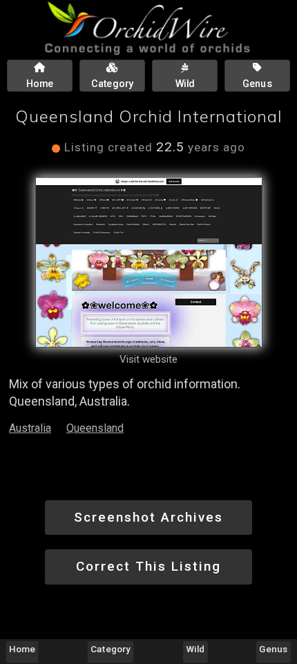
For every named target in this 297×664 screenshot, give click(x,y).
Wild (195, 648)
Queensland (95, 428)
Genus (273, 648)
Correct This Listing (148, 566)
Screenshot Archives (148, 517)
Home (22, 648)
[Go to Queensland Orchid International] (148, 262)
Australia (30, 428)
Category (111, 648)
